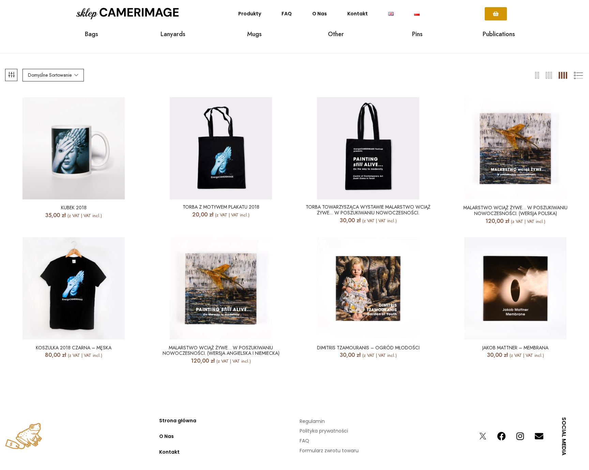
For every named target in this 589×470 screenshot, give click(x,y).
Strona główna (177, 420)
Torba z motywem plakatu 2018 (221, 207)
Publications (499, 35)
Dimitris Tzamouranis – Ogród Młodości (368, 348)
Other (336, 35)
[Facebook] (501, 436)
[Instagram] (520, 436)
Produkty (249, 13)
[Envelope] (538, 436)
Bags (91, 35)
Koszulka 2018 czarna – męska (73, 348)
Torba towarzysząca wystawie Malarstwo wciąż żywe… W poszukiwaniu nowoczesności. (368, 210)
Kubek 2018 (74, 208)
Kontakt (357, 13)
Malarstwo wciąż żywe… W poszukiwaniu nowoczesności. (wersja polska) (515, 210)
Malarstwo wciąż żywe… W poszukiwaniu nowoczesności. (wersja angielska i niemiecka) (221, 351)
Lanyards (173, 35)
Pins (417, 35)
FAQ (287, 13)
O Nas (319, 13)
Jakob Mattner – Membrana (515, 348)
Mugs (254, 35)
